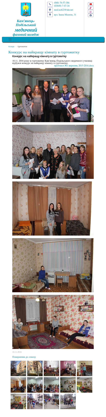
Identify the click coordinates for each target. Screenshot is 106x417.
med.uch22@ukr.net (63, 9)
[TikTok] (90, 8)
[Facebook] (90, 15)
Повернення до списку (24, 356)
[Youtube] (90, 4)
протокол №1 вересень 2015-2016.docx (74, 65)
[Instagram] (90, 11)
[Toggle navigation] (10, 39)
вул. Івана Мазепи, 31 (65, 14)
